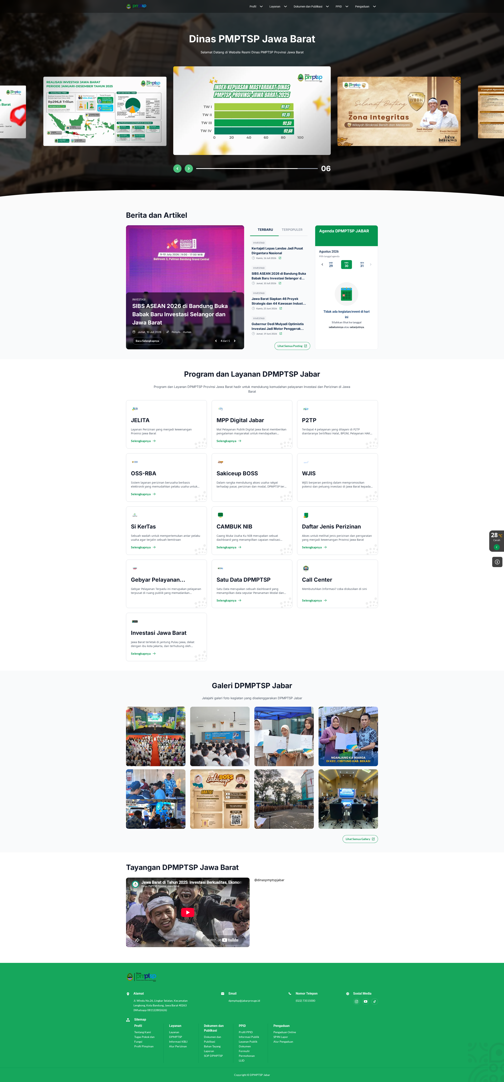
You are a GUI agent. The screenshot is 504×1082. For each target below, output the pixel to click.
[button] (256, 6)
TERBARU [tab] (265, 230)
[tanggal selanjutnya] (371, 264)
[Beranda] (145, 6)
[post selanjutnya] (235, 341)
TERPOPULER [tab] (292, 230)
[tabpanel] (279, 313)
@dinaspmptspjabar (269, 880)
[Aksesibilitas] (497, 562)
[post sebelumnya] (216, 341)
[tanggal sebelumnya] (322, 264)
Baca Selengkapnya (147, 340)
